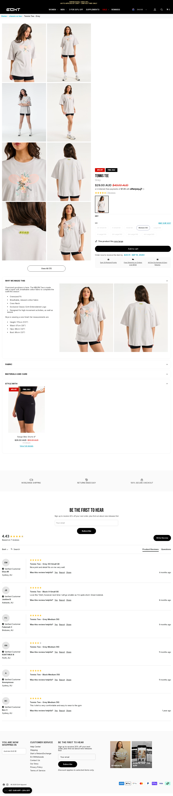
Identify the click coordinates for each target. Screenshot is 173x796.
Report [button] (62, 572)
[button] (53, 9)
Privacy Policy (36, 767)
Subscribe (86, 531)
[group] (15, 536)
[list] (46, 142)
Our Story (34, 763)
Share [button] (68, 572)
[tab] (150, 550)
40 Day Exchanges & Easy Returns (157, 264)
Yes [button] (56, 572)
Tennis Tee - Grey (32, 16)
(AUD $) (140, 9)
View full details (26, 446)
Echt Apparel (21, 785)
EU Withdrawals (37, 757)
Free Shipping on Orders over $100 (133, 264)
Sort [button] (4, 549)
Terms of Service (37, 770)
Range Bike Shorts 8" (26, 437)
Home (4, 16)
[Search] (162, 9)
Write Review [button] (162, 538)
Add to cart (133, 249)
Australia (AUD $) (10, 751)
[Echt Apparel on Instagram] (7, 784)
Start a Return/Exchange (40, 753)
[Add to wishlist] (42, 390)
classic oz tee (15, 16)
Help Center (162, 3)
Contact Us (35, 760)
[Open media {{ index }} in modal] (24, 52)
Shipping (150, 3)
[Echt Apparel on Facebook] (4, 784)
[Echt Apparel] (13, 9)
